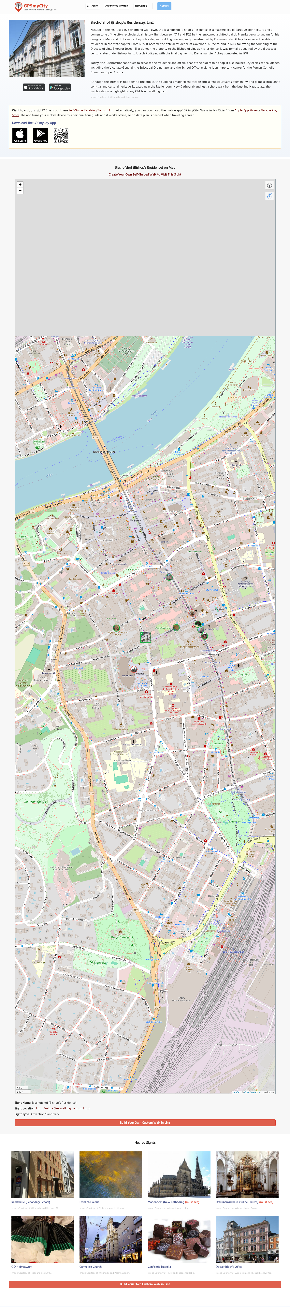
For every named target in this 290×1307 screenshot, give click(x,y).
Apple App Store (246, 110)
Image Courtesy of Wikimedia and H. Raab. (169, 1208)
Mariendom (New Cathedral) (166, 1202)
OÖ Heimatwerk (21, 1267)
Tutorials (141, 6)
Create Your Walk (116, 6)
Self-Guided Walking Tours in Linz (92, 110)
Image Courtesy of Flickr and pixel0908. (31, 1273)
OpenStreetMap (252, 1092)
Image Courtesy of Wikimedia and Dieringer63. (34, 1208)
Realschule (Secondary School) (30, 1202)
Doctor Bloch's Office (229, 1267)
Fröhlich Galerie (89, 1202)
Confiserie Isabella (159, 1267)
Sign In (164, 6)
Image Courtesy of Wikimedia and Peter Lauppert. (105, 1273)
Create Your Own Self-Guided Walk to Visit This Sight (145, 174)
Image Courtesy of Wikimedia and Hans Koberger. (116, 97)
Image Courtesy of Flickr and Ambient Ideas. (102, 1208)
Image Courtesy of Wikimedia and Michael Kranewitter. (243, 1273)
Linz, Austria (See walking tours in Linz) (63, 1108)
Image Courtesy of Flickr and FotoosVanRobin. (171, 1273)
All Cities (92, 6)
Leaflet (236, 1092)
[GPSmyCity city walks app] (35, 7)
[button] (145, 636)
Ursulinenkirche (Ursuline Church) (237, 1202)
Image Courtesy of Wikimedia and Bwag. (236, 1208)
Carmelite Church (91, 1267)
